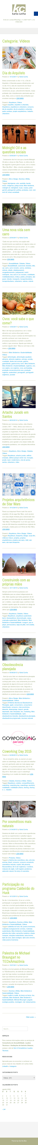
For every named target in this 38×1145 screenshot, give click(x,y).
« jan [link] (4, 1109)
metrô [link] (26, 272)
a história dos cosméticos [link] (16, 860)
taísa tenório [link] (29, 935)
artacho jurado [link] (21, 455)
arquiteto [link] (11, 105)
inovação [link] (30, 458)
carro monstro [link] (14, 268)
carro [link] (7, 268)
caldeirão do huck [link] (14, 926)
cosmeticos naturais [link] (9, 864)
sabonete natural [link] (8, 871)
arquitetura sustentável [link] (23, 616)
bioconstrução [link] (21, 618)
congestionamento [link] (8, 272)
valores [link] (25, 281)
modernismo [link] (15, 460)
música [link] (26, 188)
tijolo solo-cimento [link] (29, 938)
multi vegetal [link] (19, 869)
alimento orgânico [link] (15, 359)
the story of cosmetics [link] (21, 871)
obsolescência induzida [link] (10, 716)
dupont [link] (20, 709)
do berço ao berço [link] (25, 995)
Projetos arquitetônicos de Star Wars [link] (18, 501)
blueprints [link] (19, 536)
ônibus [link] (17, 277)
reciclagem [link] (18, 1002)
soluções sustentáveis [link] (16, 935)
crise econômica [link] (24, 707)
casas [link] (29, 618)
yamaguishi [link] (21, 372)
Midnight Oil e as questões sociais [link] (14, 149)
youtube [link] (12, 375)
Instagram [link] (13, 1066)
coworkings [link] (24, 785)
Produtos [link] (12, 858)
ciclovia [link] (4, 270)
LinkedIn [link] (5, 1066)
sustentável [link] (13, 372)
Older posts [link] (31, 1017)
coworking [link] (5, 785)
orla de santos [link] (25, 460)
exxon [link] (4, 185)
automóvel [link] (21, 266)
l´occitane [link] (29, 867)
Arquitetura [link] (12, 102)
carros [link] (22, 268)
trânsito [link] (9, 279)
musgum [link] (25, 622)
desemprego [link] (13, 709)
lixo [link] (22, 711)
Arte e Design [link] (13, 179)
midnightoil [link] (14, 188)
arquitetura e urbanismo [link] (19, 107)
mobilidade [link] (31, 274)
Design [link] (25, 536)
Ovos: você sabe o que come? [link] (18, 321)
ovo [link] (34, 366)
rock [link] (30, 190)
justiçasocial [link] (20, 272)
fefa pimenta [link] (26, 864)
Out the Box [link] (23, 1141)
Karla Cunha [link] (24, 77)
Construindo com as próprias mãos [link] (16, 582)
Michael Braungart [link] (20, 1000)
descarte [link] (5, 709)
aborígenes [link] (11, 183)
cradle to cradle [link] (13, 995)
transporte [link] (16, 279)
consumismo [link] (18, 705)
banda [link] (28, 183)
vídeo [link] (17, 462)
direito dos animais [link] (16, 361)
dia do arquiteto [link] (7, 109)
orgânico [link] (29, 366)
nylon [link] (24, 714)
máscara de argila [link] (8, 869)
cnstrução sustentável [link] (9, 620)
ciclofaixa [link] (28, 268)
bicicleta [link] (28, 266)
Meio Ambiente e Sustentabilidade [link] (20, 352)
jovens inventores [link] (29, 926)
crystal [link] (18, 864)
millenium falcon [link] (7, 538)
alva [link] (27, 860)
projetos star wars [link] (18, 540)
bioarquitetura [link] (11, 618)
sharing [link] (26, 787)
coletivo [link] (18, 783)
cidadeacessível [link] (18, 270)
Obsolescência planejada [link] (12, 666)
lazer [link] (9, 460)
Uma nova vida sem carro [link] (16, 232)
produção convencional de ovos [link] (13, 370)
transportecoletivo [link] (26, 279)
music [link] (21, 188)
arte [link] (17, 183)
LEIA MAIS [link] (20, 98)
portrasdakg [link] (28, 368)
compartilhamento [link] (28, 783)
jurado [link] (4, 460)
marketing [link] (27, 711)
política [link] (18, 190)
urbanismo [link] (5, 113)
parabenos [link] (28, 869)
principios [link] (29, 277)
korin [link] (22, 363)
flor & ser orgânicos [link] (19, 867)
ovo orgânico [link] (14, 368)
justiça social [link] (19, 185)
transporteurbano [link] (8, 281)
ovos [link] (21, 368)
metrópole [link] (5, 274)
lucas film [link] (32, 536)
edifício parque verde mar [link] (17, 458)
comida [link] (30, 359)
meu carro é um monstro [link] (18, 274)
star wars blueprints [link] (12, 542)
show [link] (10, 192)
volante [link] (30, 281)
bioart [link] (10, 862)
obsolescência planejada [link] (27, 716)
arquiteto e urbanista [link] (21, 105)
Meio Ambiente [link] (29, 185)
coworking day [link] (14, 785)
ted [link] (24, 1002)
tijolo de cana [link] (6, 938)
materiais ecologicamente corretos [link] (13, 929)
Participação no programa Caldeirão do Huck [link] (18, 888)
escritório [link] (32, 785)
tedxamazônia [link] (30, 1002)
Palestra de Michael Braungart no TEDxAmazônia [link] (16, 957)
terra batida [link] (30, 625)
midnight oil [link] (6, 188)
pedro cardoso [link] (7, 111)
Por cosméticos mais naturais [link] (17, 823)
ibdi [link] (11, 711)
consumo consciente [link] (27, 862)
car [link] (3, 268)
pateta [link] (22, 277)
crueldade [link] (5, 361)
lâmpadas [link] (16, 711)
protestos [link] (25, 190)
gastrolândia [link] (6, 363)
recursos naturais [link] (27, 718)
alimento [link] (5, 359)
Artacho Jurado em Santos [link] (15, 414)
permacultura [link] (11, 625)
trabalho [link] (30, 111)
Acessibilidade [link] (13, 263)
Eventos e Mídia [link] (24, 179)
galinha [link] (25, 361)
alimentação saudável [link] (24, 357)
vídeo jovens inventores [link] (10, 940)
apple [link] (12, 705)
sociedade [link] (15, 192)
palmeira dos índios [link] (8, 933)
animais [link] (24, 359)
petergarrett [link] (12, 190)
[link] (19, 9)
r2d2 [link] (26, 540)
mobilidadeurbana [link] (8, 277)
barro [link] (4, 618)
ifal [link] (21, 926)
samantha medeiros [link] (23, 933)
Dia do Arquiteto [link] (13, 73)
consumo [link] (30, 107)
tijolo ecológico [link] (17, 938)
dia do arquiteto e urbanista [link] (23, 109)
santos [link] (4, 462)
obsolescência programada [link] (11, 718)
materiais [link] (5, 997)
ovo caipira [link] (6, 368)
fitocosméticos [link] (7, 867)
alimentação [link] (12, 357)
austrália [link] (22, 183)
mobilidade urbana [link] (16, 787)
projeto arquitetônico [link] (20, 111)
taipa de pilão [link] (21, 625)
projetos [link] (16, 538)
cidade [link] (10, 270)
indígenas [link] (10, 185)
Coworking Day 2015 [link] (16, 751)
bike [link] (33, 266)
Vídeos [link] (19, 102)
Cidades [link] (22, 263)
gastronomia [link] (15, 363)
